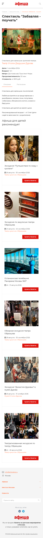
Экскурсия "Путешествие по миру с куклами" (21, 167)
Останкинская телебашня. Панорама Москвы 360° (16, 279)
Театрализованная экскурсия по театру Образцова (19, 444)
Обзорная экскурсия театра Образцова (17, 332)
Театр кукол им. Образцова (15, 175)
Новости (5, 493)
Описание (7, 84)
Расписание (21, 84)
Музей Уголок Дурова (13, 396)
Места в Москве (8, 487)
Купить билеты (30, 180)
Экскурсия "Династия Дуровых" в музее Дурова (20, 388)
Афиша (5, 482)
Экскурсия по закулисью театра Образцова (19, 223)
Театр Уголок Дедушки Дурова (17, 63)
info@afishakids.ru (11, 472)
